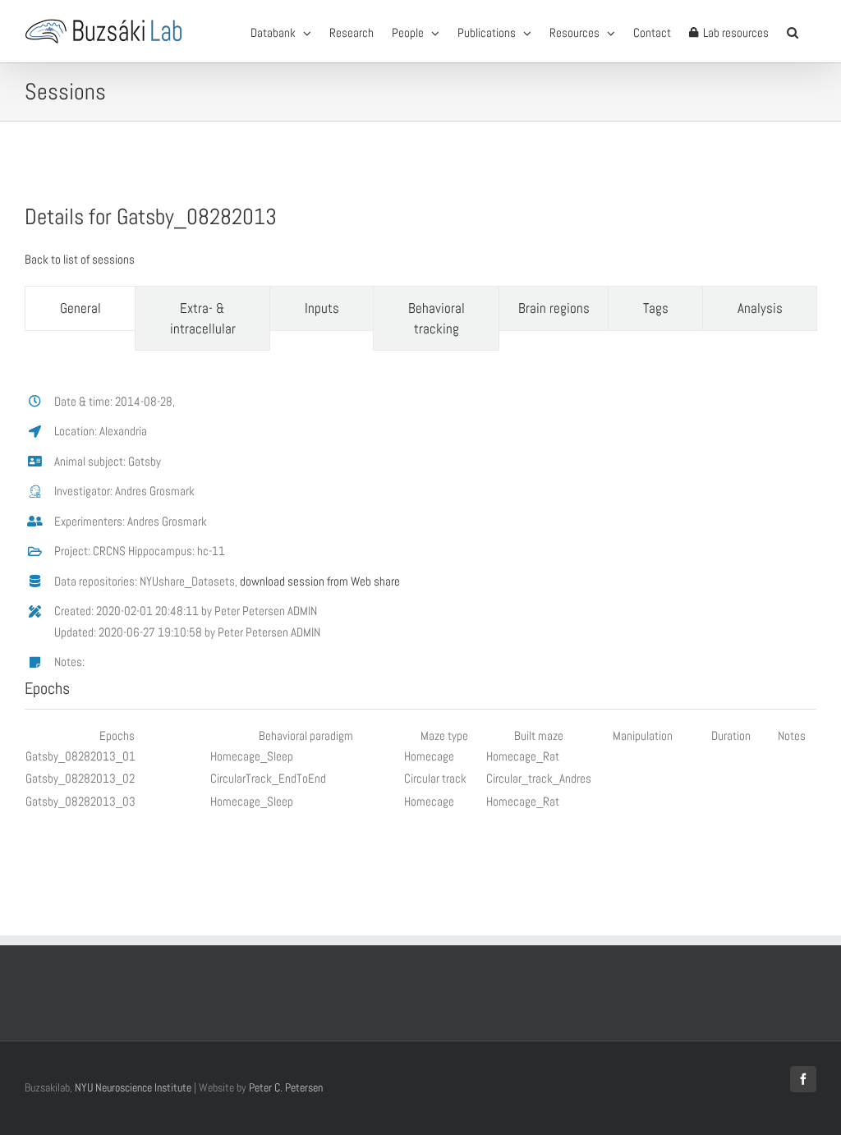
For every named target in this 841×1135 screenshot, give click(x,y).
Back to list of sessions (80, 259)
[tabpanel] (420, 597)
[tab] (80, 308)
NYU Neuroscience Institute (133, 1087)
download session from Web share (320, 581)
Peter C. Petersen (286, 1087)
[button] (792, 31)
